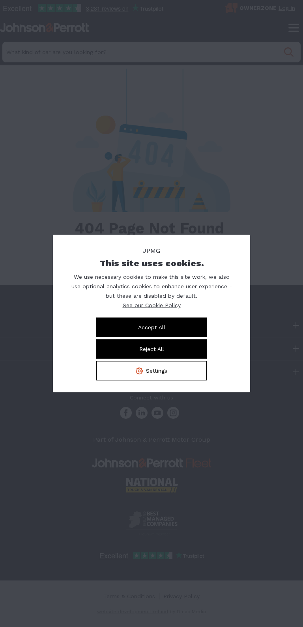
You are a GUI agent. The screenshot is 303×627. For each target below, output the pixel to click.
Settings (156, 371)
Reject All (151, 349)
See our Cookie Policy (152, 305)
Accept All (151, 327)
